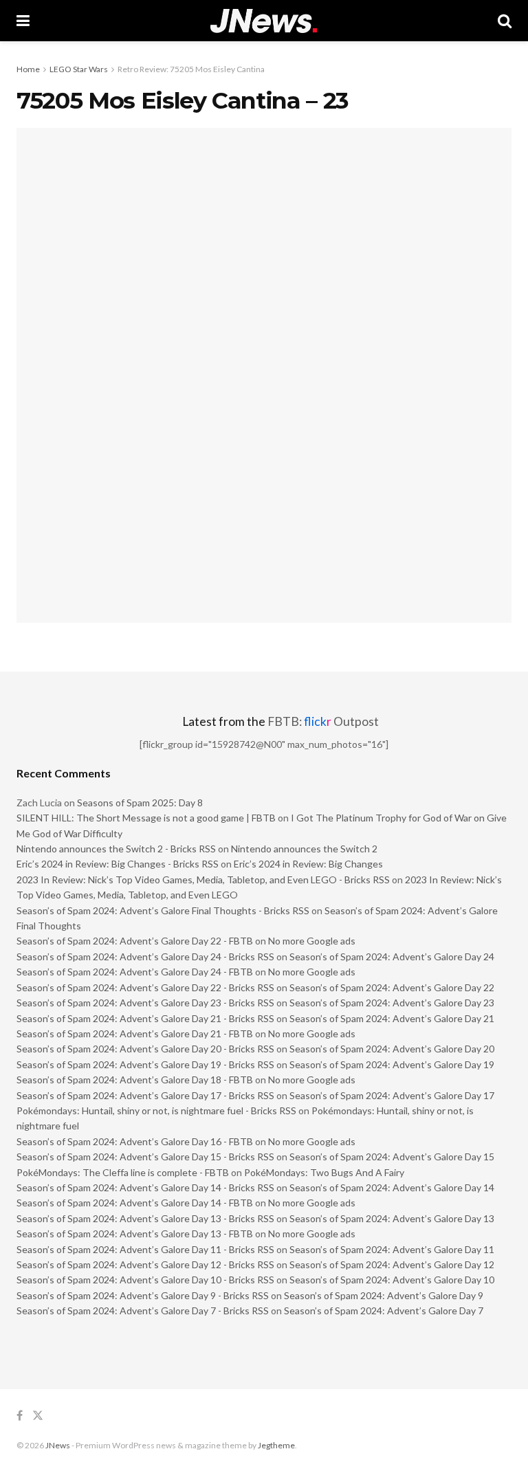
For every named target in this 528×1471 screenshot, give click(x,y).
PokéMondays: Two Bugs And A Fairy (324, 1172)
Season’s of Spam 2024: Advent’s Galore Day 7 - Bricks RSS (142, 1310)
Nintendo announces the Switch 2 (304, 848)
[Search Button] (505, 20)
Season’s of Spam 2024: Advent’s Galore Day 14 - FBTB (134, 1202)
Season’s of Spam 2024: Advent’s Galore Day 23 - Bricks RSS (145, 1002)
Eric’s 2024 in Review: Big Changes (308, 864)
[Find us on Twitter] (37, 1416)
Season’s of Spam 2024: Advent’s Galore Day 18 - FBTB (134, 1079)
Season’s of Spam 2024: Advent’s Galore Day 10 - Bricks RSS (145, 1279)
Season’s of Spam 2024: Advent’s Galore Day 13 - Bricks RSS (145, 1218)
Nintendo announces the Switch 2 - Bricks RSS (116, 848)
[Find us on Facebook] (19, 1416)
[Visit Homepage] (263, 21)
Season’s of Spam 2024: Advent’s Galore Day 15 (391, 1156)
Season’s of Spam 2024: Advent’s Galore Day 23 (391, 1002)
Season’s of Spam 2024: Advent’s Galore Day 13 (391, 1218)
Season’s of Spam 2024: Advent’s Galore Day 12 (391, 1264)
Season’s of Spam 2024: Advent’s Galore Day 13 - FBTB (134, 1233)
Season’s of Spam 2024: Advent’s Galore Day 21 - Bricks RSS (145, 1018)
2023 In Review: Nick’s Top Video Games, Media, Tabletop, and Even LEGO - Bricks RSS (203, 879)
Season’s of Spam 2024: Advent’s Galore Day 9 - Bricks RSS (142, 1295)
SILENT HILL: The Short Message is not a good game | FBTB (146, 817)
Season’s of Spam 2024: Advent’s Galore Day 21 (391, 1018)
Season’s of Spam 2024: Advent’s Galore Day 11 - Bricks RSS (145, 1249)
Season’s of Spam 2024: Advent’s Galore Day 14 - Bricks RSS (145, 1187)
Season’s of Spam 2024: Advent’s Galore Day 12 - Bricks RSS (145, 1264)
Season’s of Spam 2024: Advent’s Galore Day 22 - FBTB (134, 941)
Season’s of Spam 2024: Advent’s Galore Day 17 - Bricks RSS (145, 1095)
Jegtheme (276, 1445)
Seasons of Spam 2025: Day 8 (140, 802)
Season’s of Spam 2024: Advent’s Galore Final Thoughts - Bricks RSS (162, 910)
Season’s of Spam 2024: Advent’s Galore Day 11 (391, 1249)
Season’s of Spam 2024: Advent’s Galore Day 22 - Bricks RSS (145, 987)
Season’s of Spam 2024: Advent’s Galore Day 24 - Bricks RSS (145, 956)
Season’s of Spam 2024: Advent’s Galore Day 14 (391, 1187)
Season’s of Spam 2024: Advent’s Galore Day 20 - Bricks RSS (145, 1048)
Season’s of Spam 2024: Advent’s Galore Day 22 (391, 987)
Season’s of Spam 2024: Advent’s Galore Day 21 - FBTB (134, 1033)
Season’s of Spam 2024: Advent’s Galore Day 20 (391, 1048)
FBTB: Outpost (323, 721)
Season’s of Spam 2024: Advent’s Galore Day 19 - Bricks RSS (145, 1064)
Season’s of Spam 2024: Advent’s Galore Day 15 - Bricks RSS (145, 1156)
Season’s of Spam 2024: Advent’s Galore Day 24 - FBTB (134, 971)
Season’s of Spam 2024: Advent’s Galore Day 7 (383, 1310)
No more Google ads (311, 941)
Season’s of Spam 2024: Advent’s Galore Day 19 (391, 1064)
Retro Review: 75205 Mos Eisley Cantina (191, 69)
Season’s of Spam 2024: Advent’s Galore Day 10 (391, 1279)
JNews (57, 1445)
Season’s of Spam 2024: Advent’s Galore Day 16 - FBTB (134, 1141)
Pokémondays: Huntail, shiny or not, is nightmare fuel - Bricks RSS (156, 1110)
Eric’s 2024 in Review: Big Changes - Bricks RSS (117, 864)
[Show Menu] (23, 20)
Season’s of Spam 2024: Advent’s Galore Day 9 (383, 1295)
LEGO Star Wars (79, 69)
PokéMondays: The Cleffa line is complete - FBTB (122, 1172)
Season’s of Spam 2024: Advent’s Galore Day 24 (391, 956)
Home (28, 69)
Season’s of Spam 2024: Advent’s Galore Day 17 (391, 1095)
